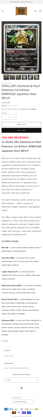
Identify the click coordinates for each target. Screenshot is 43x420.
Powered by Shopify (26, 416)
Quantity (4, 113)
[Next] (38, 47)
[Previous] (5, 47)
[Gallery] (21, 51)
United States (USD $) (20, 402)
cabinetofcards (18, 416)
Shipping (4, 105)
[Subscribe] (36, 380)
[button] (2, 11)
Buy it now (21, 130)
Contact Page (8, 356)
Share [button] (6, 341)
